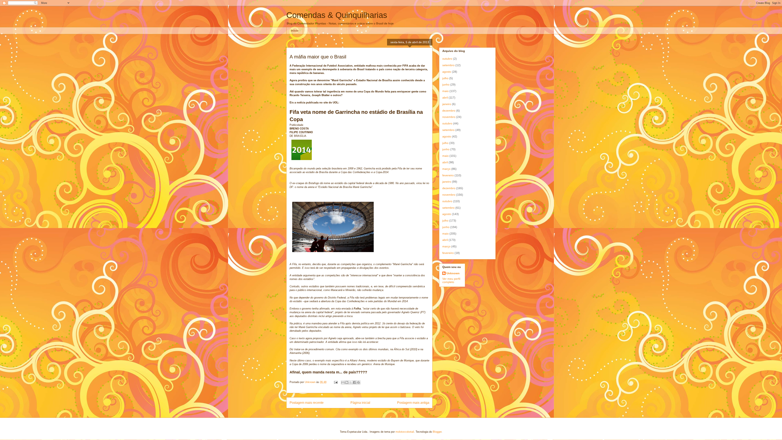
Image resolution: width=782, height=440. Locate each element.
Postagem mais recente (307, 402)
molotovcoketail (404, 431)
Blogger (437, 431)
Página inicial (360, 402)
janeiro (446, 104)
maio (445, 91)
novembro (448, 117)
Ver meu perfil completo (451, 280)
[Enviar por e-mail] (343, 382)
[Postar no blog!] (347, 382)
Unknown (453, 273)
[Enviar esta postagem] (335, 382)
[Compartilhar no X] (351, 382)
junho (445, 84)
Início (295, 30)
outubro (447, 58)
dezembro (448, 110)
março (446, 168)
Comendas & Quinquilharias (336, 15)
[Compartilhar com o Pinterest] (358, 382)
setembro (448, 65)
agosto (446, 71)
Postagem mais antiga (413, 402)
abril (445, 97)
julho (445, 78)
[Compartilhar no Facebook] (355, 382)
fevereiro (448, 175)
